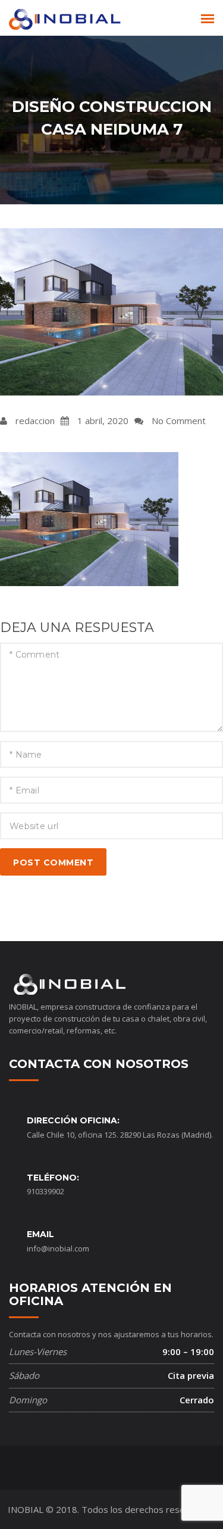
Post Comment (53, 862)
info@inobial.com (58, 1248)
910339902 (45, 1191)
